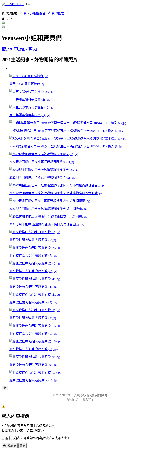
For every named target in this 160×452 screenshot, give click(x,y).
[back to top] (5, 388)
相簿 (9, 49)
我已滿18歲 (9, 445)
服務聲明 (88, 399)
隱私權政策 (73, 399)
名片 (36, 49)
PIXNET (66, 395)
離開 (22, 445)
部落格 (23, 49)
